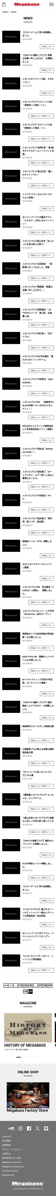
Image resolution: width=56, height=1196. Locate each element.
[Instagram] (21, 1128)
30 (30, 985)
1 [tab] (18, 1057)
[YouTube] (11, 1128)
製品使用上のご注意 (11, 1158)
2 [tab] (23, 1057)
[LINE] (46, 1128)
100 (25, 991)
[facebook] (29, 1128)
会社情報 (6, 1141)
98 (45, 985)
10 (20, 985)
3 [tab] (28, 1057)
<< (5, 985)
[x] (38, 1128)
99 (50, 985)
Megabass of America (12, 1162)
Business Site (8, 1175)
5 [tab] (37, 1057)
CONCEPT (6, 1136)
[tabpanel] (28, 1033)
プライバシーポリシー (12, 1149)
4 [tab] (32, 1057)
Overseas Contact (10, 1171)
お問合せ (6, 1153)
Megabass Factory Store (13, 1166)
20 (25, 985)
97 (40, 985)
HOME (5, 12)
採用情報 (6, 1145)
